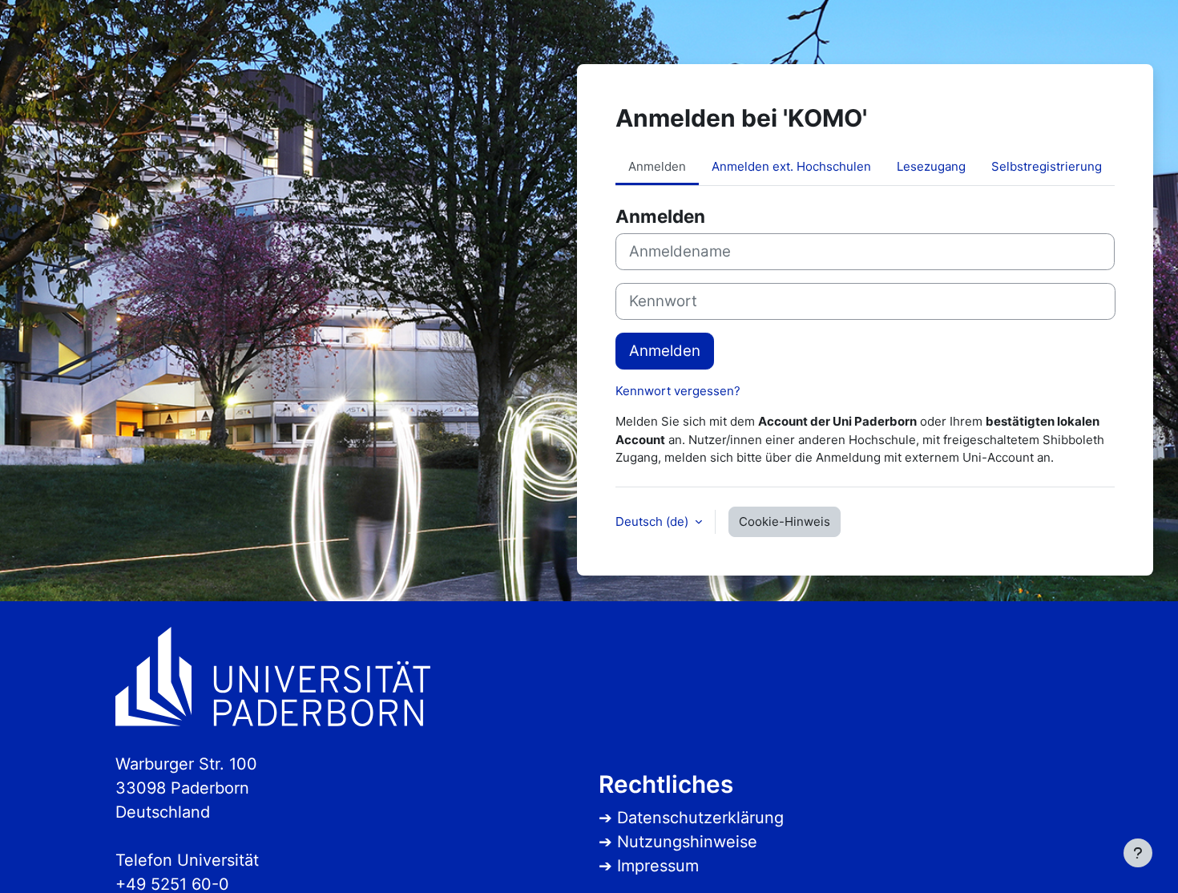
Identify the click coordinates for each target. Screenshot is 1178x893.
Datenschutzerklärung (700, 817)
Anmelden (664, 350)
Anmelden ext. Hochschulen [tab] (791, 166)
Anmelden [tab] (657, 166)
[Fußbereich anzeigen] (1138, 852)
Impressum (658, 865)
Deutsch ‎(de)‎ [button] (653, 521)
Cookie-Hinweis (784, 521)
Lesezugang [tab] (931, 166)
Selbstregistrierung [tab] (1046, 166)
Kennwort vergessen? (677, 390)
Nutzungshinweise (687, 841)
